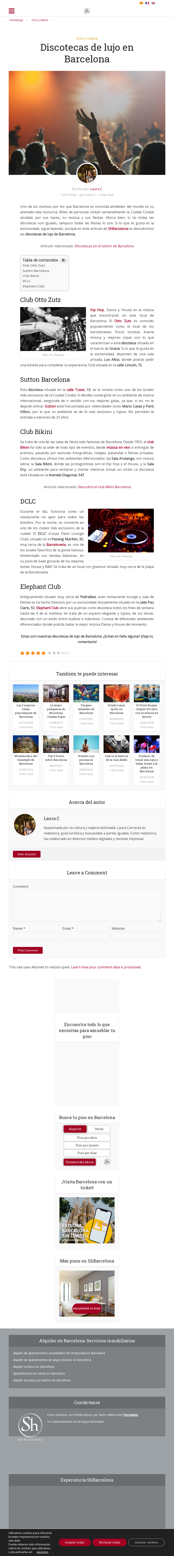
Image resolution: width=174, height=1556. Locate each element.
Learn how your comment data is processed (105, 967)
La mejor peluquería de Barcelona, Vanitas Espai (56, 711)
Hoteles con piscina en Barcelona (86, 759)
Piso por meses (87, 1145)
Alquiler (75, 1129)
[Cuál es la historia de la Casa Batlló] (116, 743)
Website (118, 928)
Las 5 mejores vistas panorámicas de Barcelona (25, 711)
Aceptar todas (74, 1542)
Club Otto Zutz (33, 265)
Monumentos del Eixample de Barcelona (25, 759)
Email (68, 928)
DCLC (26, 281)
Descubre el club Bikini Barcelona (104, 486)
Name (19, 928)
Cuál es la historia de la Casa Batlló (116, 758)
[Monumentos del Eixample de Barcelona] (26, 743)
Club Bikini (30, 276)
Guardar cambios (146, 1542)
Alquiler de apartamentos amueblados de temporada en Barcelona (59, 1353)
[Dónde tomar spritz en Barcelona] (116, 693)
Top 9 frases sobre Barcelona (56, 758)
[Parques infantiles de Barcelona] (86, 693)
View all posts (26, 854)
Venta (99, 1129)
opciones (42, 1552)
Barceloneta (56, 544)
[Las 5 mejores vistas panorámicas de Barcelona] (26, 693)
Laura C (96, 189)
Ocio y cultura (87, 38)
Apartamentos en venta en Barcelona (39, 1373)
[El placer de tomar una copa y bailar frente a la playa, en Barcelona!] (147, 743)
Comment (20, 886)
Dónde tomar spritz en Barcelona (116, 709)
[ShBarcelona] (87, 10)
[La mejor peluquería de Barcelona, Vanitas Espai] (56, 693)
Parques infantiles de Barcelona (86, 709)
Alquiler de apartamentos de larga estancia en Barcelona (52, 1360)
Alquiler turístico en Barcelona (33, 1367)
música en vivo (118, 447)
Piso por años (87, 1138)
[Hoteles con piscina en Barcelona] (86, 743)
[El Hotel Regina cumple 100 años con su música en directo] (147, 693)
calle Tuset (75, 389)
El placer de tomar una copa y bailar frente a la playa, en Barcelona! (146, 763)
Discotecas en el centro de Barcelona (104, 246)
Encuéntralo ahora (80, 1162)
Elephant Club (33, 286)
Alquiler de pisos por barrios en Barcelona (41, 1380)
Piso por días (87, 1153)
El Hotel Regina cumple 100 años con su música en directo (146, 711)
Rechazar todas (109, 1542)
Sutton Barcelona (35, 270)
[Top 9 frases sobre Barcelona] (56, 743)
